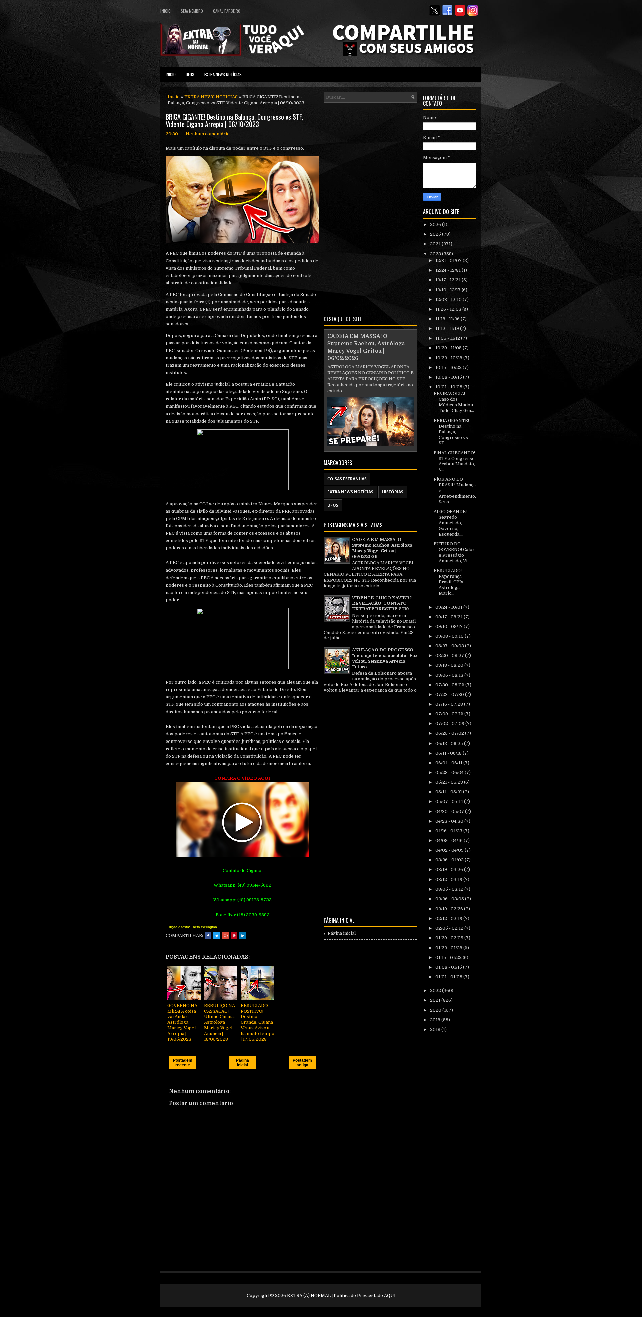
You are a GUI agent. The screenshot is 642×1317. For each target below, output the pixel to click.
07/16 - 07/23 (449, 704)
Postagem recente (182, 1062)
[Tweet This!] (216, 935)
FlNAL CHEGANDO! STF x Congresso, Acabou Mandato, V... (455, 461)
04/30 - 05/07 (450, 811)
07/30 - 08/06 (450, 684)
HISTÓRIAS (392, 492)
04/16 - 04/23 (449, 830)
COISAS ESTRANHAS (347, 479)
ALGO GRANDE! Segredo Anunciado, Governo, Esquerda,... (450, 523)
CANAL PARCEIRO (226, 11)
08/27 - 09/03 (450, 645)
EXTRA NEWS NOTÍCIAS (223, 74)
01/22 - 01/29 (449, 947)
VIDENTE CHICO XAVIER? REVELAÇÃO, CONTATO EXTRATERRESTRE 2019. (382, 603)
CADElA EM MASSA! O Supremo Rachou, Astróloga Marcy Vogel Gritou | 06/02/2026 (382, 548)
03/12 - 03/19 (449, 879)
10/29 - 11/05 (449, 347)
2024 (436, 243)
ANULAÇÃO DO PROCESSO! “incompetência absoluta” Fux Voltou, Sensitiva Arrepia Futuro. (384, 658)
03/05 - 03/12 (449, 889)
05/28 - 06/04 (450, 772)
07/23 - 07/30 (450, 694)
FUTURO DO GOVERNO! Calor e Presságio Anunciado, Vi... (454, 552)
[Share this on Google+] (225, 935)
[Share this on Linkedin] (242, 935)
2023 (436, 253)
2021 (435, 1000)
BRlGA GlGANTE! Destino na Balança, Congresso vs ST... (451, 432)
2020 (436, 1010)
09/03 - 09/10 (450, 636)
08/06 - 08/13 (449, 675)
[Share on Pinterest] (234, 935)
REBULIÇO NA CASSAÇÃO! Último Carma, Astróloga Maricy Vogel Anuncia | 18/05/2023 (219, 1022)
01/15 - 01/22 (449, 957)
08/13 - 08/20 (449, 665)
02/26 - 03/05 (450, 898)
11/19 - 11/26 (448, 318)
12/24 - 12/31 (448, 270)
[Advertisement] (370, 208)
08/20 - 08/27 (450, 655)
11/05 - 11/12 (448, 338)
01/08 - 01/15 (449, 967)
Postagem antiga (302, 1062)
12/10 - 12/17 (448, 289)
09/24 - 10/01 (449, 607)
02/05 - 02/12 (449, 928)
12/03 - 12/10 (449, 299)
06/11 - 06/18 (449, 753)
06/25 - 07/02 (450, 733)
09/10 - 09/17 (449, 626)
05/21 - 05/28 (449, 782)
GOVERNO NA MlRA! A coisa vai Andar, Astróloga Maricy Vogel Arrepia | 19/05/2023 (182, 1022)
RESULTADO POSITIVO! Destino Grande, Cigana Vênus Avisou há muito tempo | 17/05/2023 (257, 1022)
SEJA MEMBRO (192, 11)
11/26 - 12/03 (448, 309)
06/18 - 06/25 (449, 743)
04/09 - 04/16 (449, 840)
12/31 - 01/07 (449, 260)
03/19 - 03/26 (449, 869)
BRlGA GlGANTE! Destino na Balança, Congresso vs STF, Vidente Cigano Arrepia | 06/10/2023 (234, 120)
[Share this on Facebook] (208, 935)
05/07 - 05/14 (449, 801)
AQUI (390, 1295)
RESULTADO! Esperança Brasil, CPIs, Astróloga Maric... (449, 582)
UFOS (190, 74)
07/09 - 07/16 (449, 713)
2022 (436, 990)
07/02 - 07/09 (450, 723)
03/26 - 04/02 (450, 859)
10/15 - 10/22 (449, 367)
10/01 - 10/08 (449, 386)
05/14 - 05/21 (449, 791)
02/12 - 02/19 (449, 918)
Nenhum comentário (208, 133)
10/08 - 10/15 (449, 377)
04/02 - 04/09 (450, 850)
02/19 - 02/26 (449, 908)
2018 (435, 1029)
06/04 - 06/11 (449, 762)
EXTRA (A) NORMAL (309, 1295)
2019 (435, 1019)
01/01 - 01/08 (449, 976)
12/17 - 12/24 (448, 279)
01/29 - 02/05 (449, 937)
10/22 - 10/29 (449, 357)
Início (174, 96)
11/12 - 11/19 (447, 328)
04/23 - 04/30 (449, 821)
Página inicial (242, 1062)
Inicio (165, 11)
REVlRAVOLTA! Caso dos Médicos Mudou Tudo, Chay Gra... (454, 402)
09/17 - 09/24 (449, 616)
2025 (436, 234)
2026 (436, 224)
